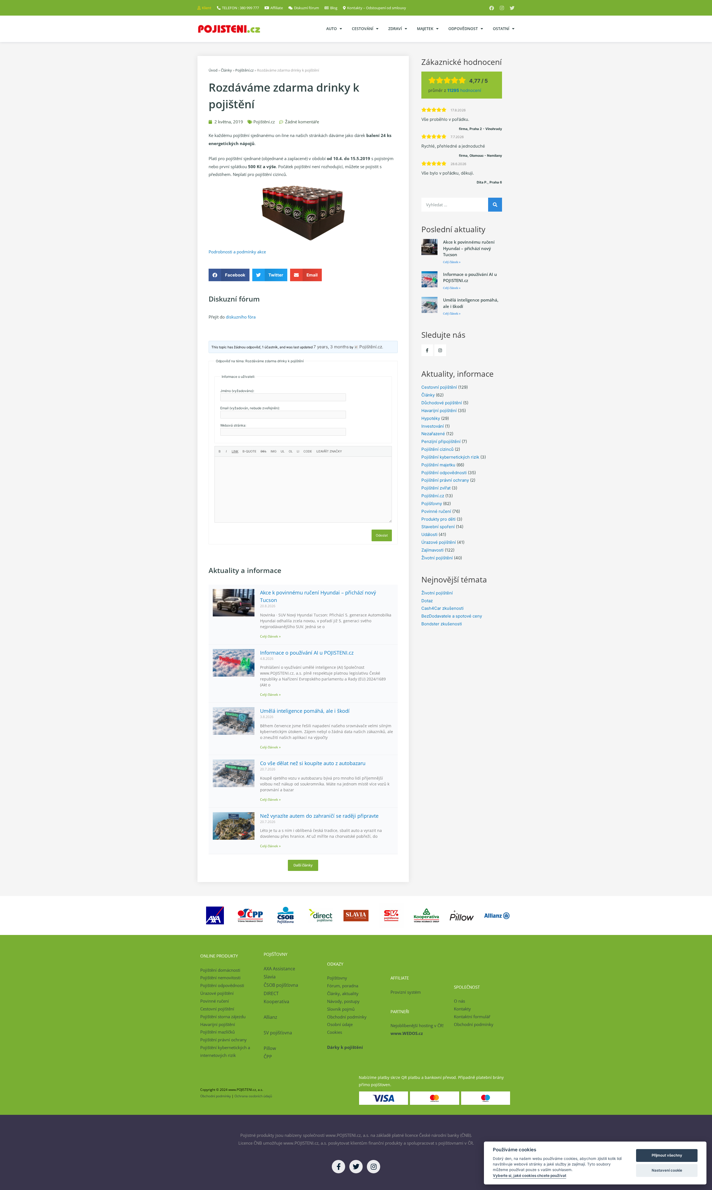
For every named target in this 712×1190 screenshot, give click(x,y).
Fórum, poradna (342, 985)
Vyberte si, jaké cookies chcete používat (529, 1175)
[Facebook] (491, 8)
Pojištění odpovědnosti (444, 472)
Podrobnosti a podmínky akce (237, 251)
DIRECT (271, 993)
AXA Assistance (280, 969)
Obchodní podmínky (347, 1017)
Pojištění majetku (438, 464)
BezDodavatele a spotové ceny (451, 616)
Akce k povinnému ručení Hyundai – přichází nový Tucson (469, 248)
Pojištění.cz (244, 70)
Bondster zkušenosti (441, 623)
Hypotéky (430, 418)
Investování (432, 426)
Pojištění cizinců (437, 449)
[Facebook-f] (427, 350)
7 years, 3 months (331, 346)
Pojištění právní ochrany (445, 480)
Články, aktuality (343, 993)
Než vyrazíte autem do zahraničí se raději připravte (319, 815)
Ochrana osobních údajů (253, 1096)
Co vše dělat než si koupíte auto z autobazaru (312, 763)
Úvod (213, 70)
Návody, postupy (343, 1001)
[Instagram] (502, 8)
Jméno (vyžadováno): (237, 391)
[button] (229, 275)
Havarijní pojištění (439, 410)
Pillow (270, 1048)
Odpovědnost (463, 28)
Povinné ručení (436, 511)
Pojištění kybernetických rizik (450, 457)
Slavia (270, 977)
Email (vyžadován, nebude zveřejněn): (250, 408)
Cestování (362, 28)
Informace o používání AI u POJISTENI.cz (306, 652)
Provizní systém (405, 992)
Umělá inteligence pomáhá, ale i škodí (305, 710)
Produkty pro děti (438, 519)
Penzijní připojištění (441, 441)
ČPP (268, 1057)
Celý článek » (270, 636)
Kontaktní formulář (472, 1016)
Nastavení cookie (667, 1170)
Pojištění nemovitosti (220, 977)
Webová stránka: (233, 425)
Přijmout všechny (667, 1155)
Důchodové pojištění (441, 402)
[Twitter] (512, 8)
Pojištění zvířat (436, 488)
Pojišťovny (431, 503)
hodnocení (464, 90)
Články (226, 70)
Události (429, 534)
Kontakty (462, 1009)
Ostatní (501, 28)
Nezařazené (433, 433)
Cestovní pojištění (439, 387)
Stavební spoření (438, 526)
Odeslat (382, 535)
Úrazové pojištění (438, 542)
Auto (331, 28)
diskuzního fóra (241, 317)
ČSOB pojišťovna (281, 985)
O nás (459, 1001)
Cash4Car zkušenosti (442, 608)
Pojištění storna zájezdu (223, 1016)
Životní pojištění (437, 557)
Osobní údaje (340, 1024)
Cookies (334, 1032)
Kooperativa (276, 1001)
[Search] (495, 205)
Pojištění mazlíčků (217, 1032)
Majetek (425, 28)
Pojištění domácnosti (220, 970)
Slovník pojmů (341, 1009)
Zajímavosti (432, 550)
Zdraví (395, 28)
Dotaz (427, 600)
